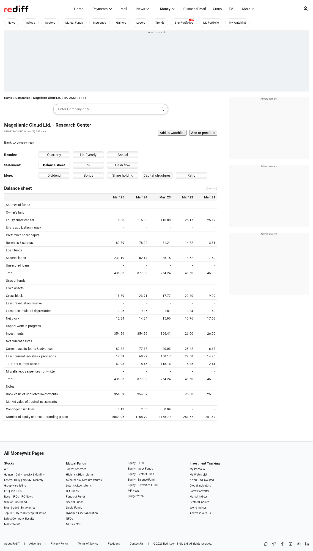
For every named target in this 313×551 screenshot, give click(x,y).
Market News (12, 524)
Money (165, 9)
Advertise (35, 543)
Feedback (114, 543)
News (140, 9)
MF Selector (73, 524)
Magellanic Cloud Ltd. (47, 98)
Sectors (50, 22)
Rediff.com (169, 543)
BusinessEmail (194, 9)
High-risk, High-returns (79, 474)
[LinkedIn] (307, 544)
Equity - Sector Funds (141, 474)
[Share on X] (274, 544)
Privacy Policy (59, 543)
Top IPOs (16, 491)
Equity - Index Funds (140, 468)
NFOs (69, 518)
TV (231, 9)
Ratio (191, 175)
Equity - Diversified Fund (143, 485)
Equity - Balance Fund (141, 479)
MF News (133, 490)
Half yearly (88, 155)
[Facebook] (282, 544)
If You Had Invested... (203, 480)
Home (78, 9)
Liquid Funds (74, 507)
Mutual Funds (74, 22)
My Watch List (198, 474)
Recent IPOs (11, 496)
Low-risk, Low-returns (79, 485)
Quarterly (54, 155)
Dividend (53, 175)
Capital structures (157, 175)
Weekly (28, 474)
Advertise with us (200, 513)
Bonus (88, 175)
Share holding (122, 175)
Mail (124, 9)
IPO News (27, 496)
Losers (140, 22)
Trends (160, 22)
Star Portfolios (184, 22)
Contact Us (136, 543)
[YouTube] (299, 544)
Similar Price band (15, 502)
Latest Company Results (19, 518)
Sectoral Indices (199, 502)
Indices (30, 22)
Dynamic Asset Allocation (82, 513)
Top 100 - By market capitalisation (25, 513)
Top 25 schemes (76, 469)
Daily (19, 474)
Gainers (121, 22)
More (246, 9)
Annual (123, 155)
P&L (88, 165)
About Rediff (11, 543)
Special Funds (74, 502)
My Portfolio (211, 22)
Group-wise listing (15, 485)
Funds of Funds (75, 496)
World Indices (198, 507)
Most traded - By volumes (19, 507)
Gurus (217, 9)
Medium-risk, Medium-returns (84, 480)
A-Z (6, 469)
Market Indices (199, 496)
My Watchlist (237, 22)
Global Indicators (200, 485)
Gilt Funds (72, 491)
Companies (22, 98)
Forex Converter (199, 491)
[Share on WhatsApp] (266, 544)
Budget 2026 (136, 496)
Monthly (40, 474)
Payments (100, 9)
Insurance (99, 22)
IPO (6, 491)
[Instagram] (290, 544)
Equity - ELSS (136, 463)
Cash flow (122, 165)
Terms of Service (88, 543)
